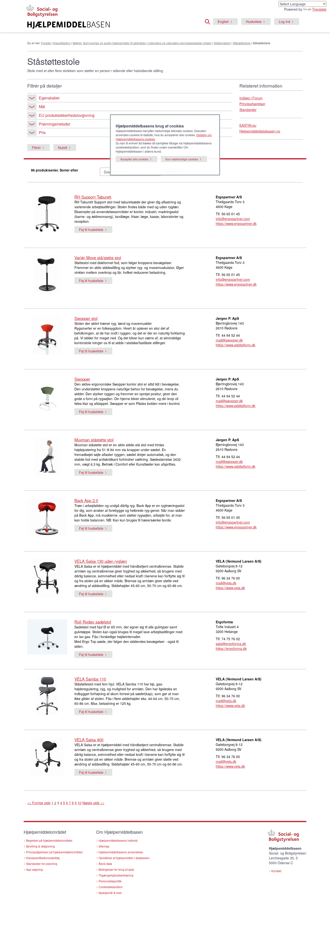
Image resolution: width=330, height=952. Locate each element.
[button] (209, 21)
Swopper (82, 379)
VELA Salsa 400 (88, 740)
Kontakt (276, 871)
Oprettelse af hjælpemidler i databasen (124, 858)
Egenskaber (49, 98)
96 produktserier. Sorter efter (54, 170)
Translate (319, 9)
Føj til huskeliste (91, 229)
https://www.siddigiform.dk (235, 344)
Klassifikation (62, 43)
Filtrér (36, 147)
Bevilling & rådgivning (40, 846)
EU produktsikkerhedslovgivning (66, 115)
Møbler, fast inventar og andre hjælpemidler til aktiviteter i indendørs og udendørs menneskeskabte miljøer (142, 43)
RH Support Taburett (92, 197)
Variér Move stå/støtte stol (97, 257)
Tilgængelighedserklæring (116, 875)
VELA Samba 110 (90, 679)
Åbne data (105, 864)
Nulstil (62, 147)
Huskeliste (254, 21)
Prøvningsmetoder (54, 124)
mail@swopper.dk (229, 340)
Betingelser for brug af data (116, 869)
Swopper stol (86, 318)
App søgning (34, 869)
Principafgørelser (252, 103)
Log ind (284, 21)
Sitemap (104, 846)
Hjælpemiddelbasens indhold (118, 840)
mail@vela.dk (226, 582)
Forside (46, 43)
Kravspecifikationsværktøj (43, 858)
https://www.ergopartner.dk (236, 223)
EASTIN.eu (247, 125)
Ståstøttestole (242, 43)
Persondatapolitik (110, 881)
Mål (42, 106)
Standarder (248, 109)
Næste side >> (93, 802)
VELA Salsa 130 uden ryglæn (100, 561)
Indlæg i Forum (251, 98)
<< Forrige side (38, 802)
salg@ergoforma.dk (231, 643)
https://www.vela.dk (230, 587)
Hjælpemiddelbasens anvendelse (121, 852)
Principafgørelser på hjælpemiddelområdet (54, 852)
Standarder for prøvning (41, 864)
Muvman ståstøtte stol (94, 440)
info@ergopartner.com (233, 218)
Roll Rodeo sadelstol (92, 622)
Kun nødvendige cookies (181, 159)
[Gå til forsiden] (106, 25)
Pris (42, 132)
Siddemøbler (222, 43)
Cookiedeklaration (111, 887)
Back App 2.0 (86, 500)
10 (79, 802)
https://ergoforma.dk (231, 648)
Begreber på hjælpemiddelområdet (49, 840)
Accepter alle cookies (134, 159)
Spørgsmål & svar (110, 893)
